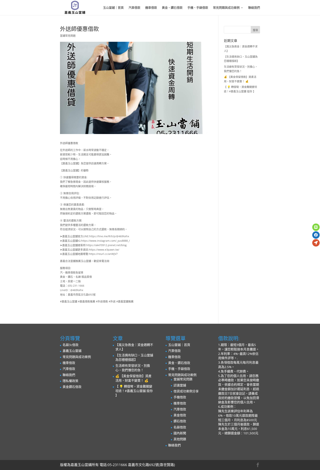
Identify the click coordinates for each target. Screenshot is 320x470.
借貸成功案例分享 (186, 391)
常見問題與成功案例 (226, 8)
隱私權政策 (70, 381)
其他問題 (180, 439)
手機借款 (180, 397)
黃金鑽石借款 (72, 387)
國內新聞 (180, 433)
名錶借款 (180, 427)
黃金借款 (180, 415)
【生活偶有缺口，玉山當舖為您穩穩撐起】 (134, 357)
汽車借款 (134, 8)
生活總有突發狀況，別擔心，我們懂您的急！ (132, 367)
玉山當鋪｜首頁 (113, 8)
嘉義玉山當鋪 (72, 351)
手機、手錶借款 (197, 8)
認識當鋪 (180, 385)
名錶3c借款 (71, 345)
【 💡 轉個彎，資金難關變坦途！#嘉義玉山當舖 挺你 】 (134, 390)
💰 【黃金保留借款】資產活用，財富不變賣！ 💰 (133, 378)
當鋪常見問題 (68, 35)
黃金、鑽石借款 (172, 8)
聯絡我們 (254, 8)
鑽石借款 (180, 421)
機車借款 (151, 8)
